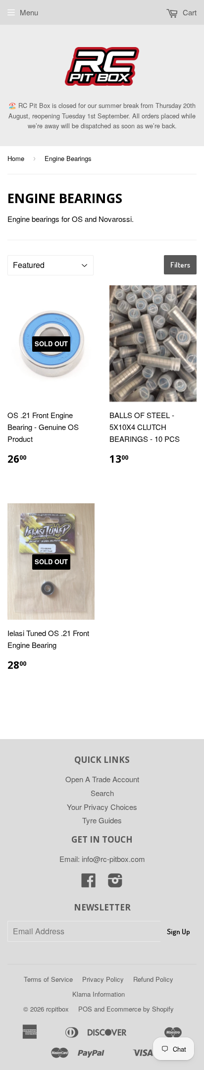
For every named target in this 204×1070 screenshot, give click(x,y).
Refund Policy (153, 979)
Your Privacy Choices (102, 807)
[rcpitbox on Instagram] (115, 883)
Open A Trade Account (102, 779)
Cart (189, 12)
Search (102, 793)
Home (15, 158)
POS (85, 1009)
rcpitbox (57, 1009)
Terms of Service (48, 979)
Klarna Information (98, 994)
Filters (180, 264)
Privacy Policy (103, 979)
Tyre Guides (102, 820)
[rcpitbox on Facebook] (88, 883)
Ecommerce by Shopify (140, 1009)
